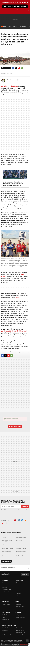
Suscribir (25, 506)
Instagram (18, 520)
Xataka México (5, 627)
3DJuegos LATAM (20, 627)
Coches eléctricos (21, 537)
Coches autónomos (21, 551)
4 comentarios (7, 67)
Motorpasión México (20, 634)
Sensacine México (20, 630)
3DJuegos (18, 582)
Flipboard (19, 68)
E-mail (22, 68)
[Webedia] (6, 575)
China (9, 26)
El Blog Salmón (19, 614)
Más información (24, 644)
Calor (4, 26)
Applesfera (4, 587)
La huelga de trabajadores (9, 86)
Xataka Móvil (5, 585)
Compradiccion (5, 619)
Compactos (19, 540)
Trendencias (5, 614)
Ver (15, 426)
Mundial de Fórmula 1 (22, 556)
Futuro (3, 556)
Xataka (3, 582)
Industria (14, 352)
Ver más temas (6, 561)
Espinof (17, 595)
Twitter (16, 68)
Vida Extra (18, 585)
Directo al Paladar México (8, 634)
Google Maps (23, 26)
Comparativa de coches (6, 552)
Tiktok (6, 523)
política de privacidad (21, 509)
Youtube (15, 520)
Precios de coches (21, 548)
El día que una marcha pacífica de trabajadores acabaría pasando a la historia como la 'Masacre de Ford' (13, 183)
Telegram (22, 520)
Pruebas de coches (21, 545)
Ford (9, 352)
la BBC (18, 297)
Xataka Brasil (5, 630)
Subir (23, 574)
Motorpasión (18, 604)
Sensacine (18, 593)
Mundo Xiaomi (5, 592)
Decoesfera (4, 617)
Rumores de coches (7, 548)
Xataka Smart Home (6, 589)
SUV (3, 545)
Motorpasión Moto (20, 606)
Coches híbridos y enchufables (7, 541)
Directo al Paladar (6, 604)
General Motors (24, 352)
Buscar (27, 567)
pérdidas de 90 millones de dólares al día (14, 331)
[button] (12, 80)
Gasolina (15, 26)
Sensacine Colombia (20, 632)
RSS (25, 520)
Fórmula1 (4, 537)
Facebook (13, 68)
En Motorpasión (7, 180)
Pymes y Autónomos (20, 617)
